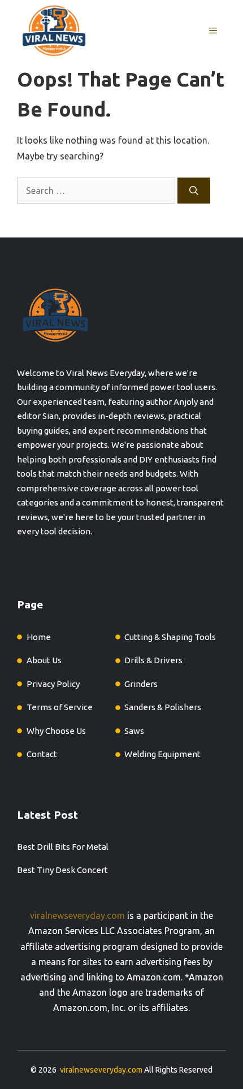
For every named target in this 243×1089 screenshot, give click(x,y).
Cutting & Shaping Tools (170, 637)
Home (39, 637)
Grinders (141, 684)
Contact (42, 754)
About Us (44, 660)
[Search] (193, 191)
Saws (134, 731)
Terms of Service (60, 707)
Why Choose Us (56, 731)
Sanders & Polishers (162, 707)
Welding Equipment (162, 754)
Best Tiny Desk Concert (62, 870)
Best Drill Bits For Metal (63, 847)
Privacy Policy (53, 684)
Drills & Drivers (153, 660)
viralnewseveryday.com (77, 915)
